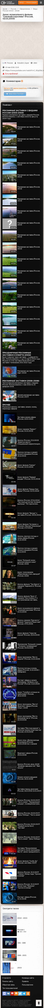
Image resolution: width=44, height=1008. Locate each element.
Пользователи (27, 985)
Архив (5, 9)
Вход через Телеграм (16, 94)
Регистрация (31, 2)
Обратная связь (8, 985)
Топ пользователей (10, 988)
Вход (21, 2)
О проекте (6, 978)
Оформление (25, 9)
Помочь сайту (7, 981)
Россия (13, 9)
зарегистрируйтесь (20, 88)
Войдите (7, 88)
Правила (25, 981)
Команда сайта (28, 978)
